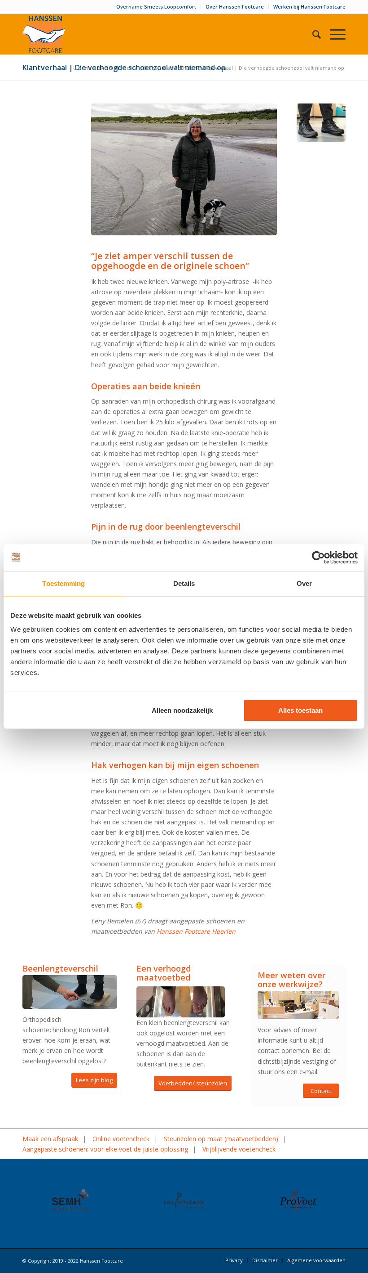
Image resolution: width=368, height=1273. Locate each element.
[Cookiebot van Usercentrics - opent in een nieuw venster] (318, 557)
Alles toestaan (300, 710)
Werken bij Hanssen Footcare (309, 6)
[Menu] (333, 34)
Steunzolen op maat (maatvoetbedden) (221, 1138)
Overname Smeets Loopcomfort (156, 6)
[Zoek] (312, 34)
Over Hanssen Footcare (235, 6)
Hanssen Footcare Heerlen (196, 931)
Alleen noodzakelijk (182, 710)
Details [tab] (184, 583)
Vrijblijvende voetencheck (239, 1149)
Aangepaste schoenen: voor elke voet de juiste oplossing (105, 1149)
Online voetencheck (120, 1138)
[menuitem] (156, 6)
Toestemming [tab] (63, 583)
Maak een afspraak (50, 1138)
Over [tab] (304, 583)
